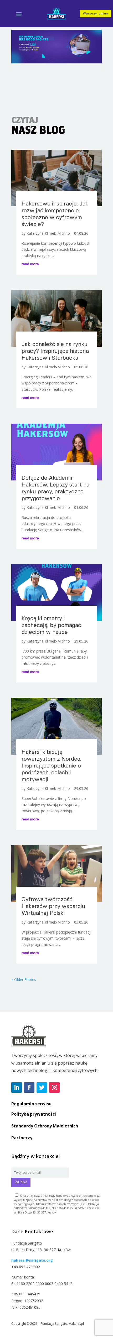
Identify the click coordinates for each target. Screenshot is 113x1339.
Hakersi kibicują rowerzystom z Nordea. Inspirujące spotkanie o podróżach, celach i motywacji (51, 766)
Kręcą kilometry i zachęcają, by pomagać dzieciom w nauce (51, 625)
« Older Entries (23, 979)
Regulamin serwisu (31, 1104)
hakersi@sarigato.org (32, 1260)
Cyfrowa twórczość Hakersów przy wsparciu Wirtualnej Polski (53, 906)
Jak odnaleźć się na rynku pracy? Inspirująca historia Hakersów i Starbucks (55, 351)
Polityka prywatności (33, 1114)
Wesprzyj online (95, 13)
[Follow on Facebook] (29, 1087)
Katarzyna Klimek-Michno (48, 233)
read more (30, 264)
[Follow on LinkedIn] (16, 1087)
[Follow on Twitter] (42, 1087)
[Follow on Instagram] (54, 1087)
